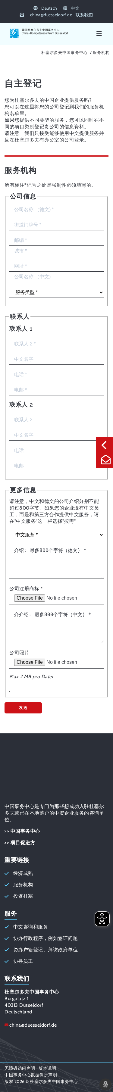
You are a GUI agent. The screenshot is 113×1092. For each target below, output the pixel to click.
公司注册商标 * (26, 588)
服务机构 (101, 52)
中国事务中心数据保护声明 (31, 1075)
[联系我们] (104, 459)
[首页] (39, 37)
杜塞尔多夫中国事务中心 (64, 52)
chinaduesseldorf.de (51, 14)
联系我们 (84, 14)
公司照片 (19, 653)
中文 (75, 8)
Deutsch (48, 8)
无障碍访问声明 (20, 1068)
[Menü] (99, 34)
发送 (23, 707)
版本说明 (47, 1068)
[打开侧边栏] (104, 445)
